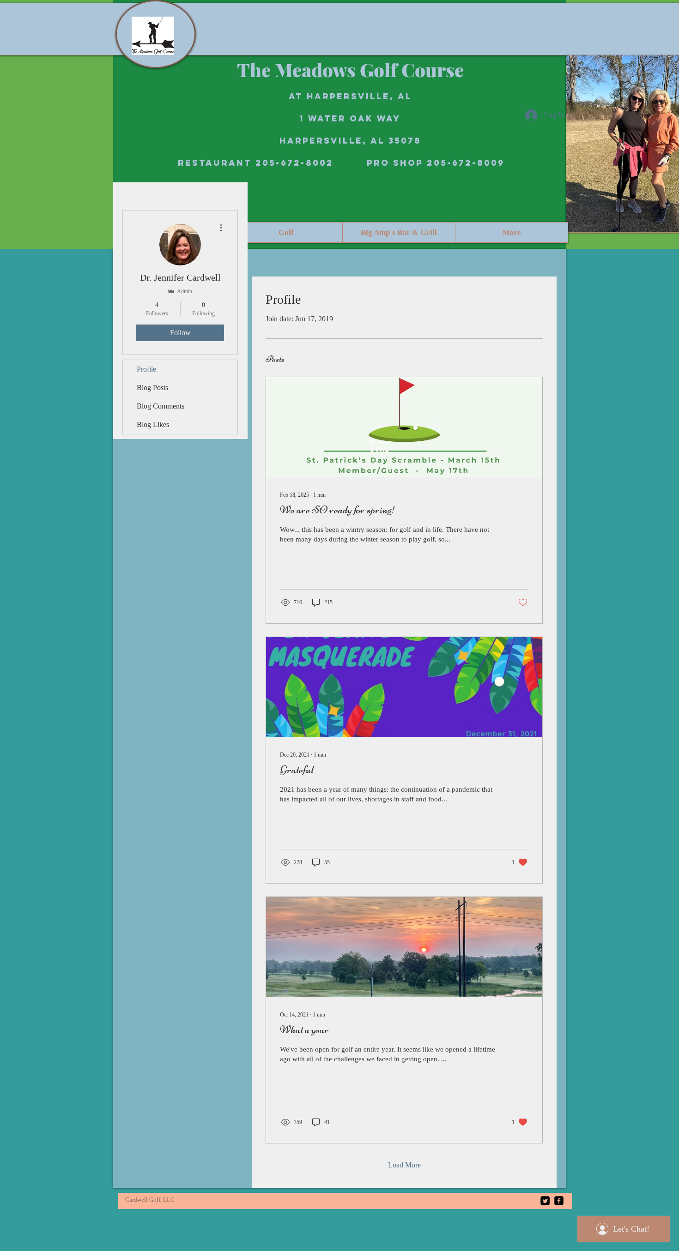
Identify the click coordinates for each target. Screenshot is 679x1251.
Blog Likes (153, 424)
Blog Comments (160, 406)
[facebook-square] (559, 1200)
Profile (146, 369)
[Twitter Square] (545, 1200)
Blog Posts (152, 387)
